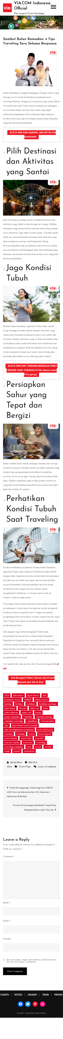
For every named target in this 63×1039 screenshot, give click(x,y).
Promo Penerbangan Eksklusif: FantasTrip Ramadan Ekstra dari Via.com (34, 807)
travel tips (26, 738)
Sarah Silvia (16, 762)
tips (6, 725)
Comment (9, 856)
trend (38, 746)
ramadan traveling (13, 721)
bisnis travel (41, 699)
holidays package (48, 704)
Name (7, 902)
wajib (7, 751)
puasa (38, 712)
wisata (17, 751)
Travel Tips (25, 766)
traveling (41, 742)
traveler (39, 738)
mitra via (34, 708)
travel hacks (10, 738)
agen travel (33, 695)
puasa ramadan (11, 716)
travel (32, 734)
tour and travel (45, 729)
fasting (7, 704)
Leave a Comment (45, 766)
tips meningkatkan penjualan (18, 729)
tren (29, 746)
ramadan (27, 716)
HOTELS (18, 995)
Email (6, 920)
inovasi (22, 708)
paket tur (26, 712)
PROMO (58, 995)
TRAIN (45, 995)
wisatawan (29, 751)
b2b (44, 695)
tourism (8, 734)
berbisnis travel (12, 699)
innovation (9, 708)
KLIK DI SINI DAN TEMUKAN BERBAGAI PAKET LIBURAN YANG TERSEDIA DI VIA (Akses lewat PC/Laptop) (32, 370)
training (21, 734)
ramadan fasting (44, 716)
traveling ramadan (13, 746)
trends (48, 746)
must (45, 708)
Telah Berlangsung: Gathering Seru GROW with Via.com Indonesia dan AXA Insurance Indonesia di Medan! (30, 792)
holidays (31, 704)
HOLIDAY (32, 995)
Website (7, 938)
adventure (18, 695)
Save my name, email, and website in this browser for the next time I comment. (32, 961)
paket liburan (11, 712)
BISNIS (27, 699)
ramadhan (32, 721)
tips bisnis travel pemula (24, 725)
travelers (27, 742)
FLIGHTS (5, 995)
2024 (6, 695)
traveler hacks (11, 742)
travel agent (45, 734)
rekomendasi (47, 721)
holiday (19, 704)
